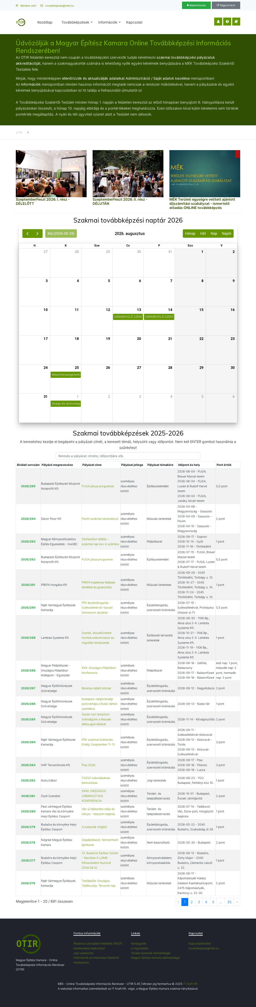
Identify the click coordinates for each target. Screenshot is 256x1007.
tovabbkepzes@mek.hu (59, 5)
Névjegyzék (138, 943)
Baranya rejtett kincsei (96, 688)
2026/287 (28, 688)
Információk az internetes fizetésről (96, 957)
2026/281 (28, 796)
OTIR (19, 132)
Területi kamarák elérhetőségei (151, 953)
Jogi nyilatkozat (83, 953)
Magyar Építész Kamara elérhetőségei (155, 957)
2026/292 (28, 559)
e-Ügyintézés (139, 948)
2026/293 (28, 541)
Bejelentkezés (197, 5)
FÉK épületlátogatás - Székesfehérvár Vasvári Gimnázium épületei (97, 607)
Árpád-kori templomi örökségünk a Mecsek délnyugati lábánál (96, 719)
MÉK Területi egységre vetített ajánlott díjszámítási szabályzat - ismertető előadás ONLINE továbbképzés (202, 203)
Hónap (190, 234)
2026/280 (28, 811)
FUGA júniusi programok (98, 486)
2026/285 (28, 719)
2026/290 (28, 607)
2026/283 (28, 765)
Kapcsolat (134, 22)
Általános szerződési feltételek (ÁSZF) (97, 943)
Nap (214, 234)
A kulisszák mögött (94, 827)
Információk (107, 22)
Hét (203, 234)
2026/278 (28, 842)
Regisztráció (227, 5)
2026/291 (28, 584)
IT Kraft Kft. (190, 983)
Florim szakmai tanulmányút (100, 518)
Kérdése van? (28, 5)
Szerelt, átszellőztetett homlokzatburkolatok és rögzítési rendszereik (98, 637)
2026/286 (28, 703)
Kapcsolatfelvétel (200, 943)
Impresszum (81, 962)
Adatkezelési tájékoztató (89, 948)
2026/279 (28, 827)
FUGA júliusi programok (97, 559)
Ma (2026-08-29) (61, 234)
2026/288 (28, 670)
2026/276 (28, 883)
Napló (226, 234)
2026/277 (28, 860)
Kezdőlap (44, 22)
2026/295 (28, 486)
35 (229, 902)
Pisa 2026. (89, 765)
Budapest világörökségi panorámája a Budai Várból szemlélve (99, 703)
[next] (37, 233)
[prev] (27, 233)
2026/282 (28, 780)
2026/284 (28, 742)
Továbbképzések (75, 22)
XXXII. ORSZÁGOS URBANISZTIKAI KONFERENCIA (94, 795)
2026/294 (28, 518)
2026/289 (28, 637)
